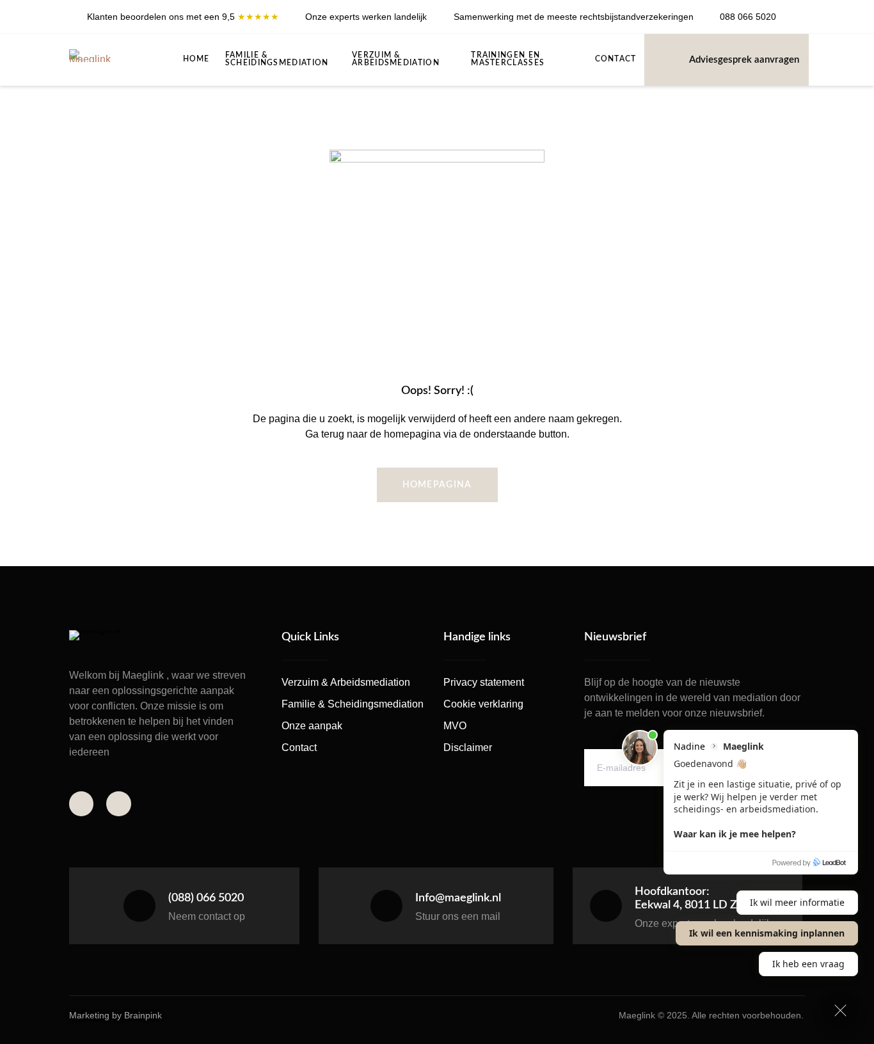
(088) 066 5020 (206, 898)
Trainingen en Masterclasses (507, 59)
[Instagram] (802, 11)
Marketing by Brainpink (115, 1015)
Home (196, 59)
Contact (616, 59)
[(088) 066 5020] (139, 906)
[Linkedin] (802, 22)
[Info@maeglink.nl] (386, 906)
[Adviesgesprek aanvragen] (669, 58)
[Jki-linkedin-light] (118, 803)
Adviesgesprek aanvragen (744, 60)
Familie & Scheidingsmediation (277, 59)
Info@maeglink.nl (458, 898)
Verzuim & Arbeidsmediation (396, 59)
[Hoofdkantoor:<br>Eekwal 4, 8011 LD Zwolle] (606, 906)
